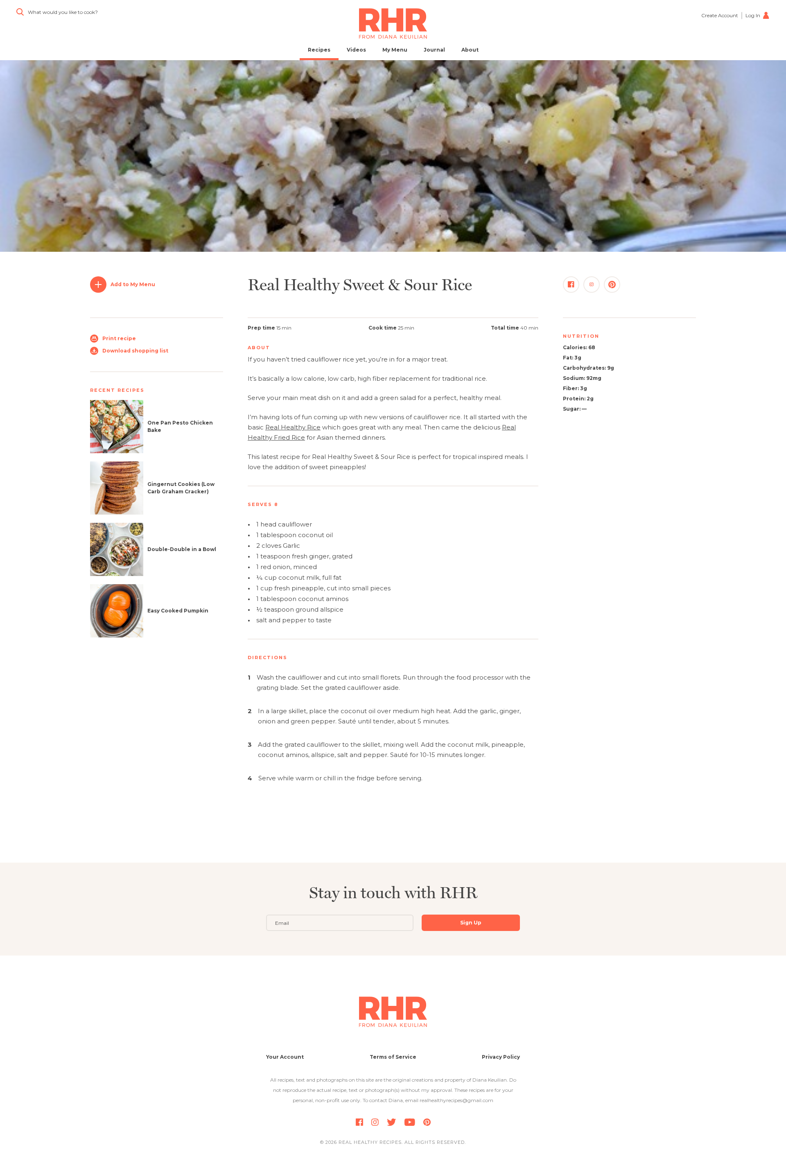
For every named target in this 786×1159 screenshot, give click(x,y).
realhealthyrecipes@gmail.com (456, 1100)
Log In (752, 15)
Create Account (719, 15)
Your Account (285, 1057)
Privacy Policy (501, 1057)
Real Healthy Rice (293, 427)
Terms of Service (393, 1057)
